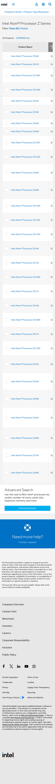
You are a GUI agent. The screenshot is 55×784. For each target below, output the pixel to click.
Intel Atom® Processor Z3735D (25, 205)
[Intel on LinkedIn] (18, 667)
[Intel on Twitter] (11, 667)
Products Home (13, 11)
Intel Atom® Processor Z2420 (25, 417)
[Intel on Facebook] (3, 667)
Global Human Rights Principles (15, 724)
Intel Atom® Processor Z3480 (25, 190)
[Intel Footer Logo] (8, 754)
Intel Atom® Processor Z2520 (25, 364)
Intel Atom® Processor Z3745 (25, 262)
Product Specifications (36, 11)
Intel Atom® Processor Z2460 (25, 472)
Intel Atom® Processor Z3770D (25, 348)
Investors (7, 625)
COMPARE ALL (23, 38)
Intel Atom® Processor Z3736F (25, 75)
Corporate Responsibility (15, 640)
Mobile (24, 28)
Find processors (27, 508)
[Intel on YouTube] (26, 667)
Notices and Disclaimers (24, 717)
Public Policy (9, 654)
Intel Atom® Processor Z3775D (25, 234)
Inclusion (7, 647)
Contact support (28, 542)
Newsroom (8, 618)
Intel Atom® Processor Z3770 (25, 334)
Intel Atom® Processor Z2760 (25, 455)
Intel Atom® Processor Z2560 (25, 381)
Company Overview (13, 604)
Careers (6, 633)
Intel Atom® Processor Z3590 (25, 56)
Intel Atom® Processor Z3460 (25, 172)
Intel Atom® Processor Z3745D (25, 277)
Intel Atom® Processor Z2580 (25, 398)
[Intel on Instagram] (34, 667)
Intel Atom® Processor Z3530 (25, 100)
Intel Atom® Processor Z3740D (25, 319)
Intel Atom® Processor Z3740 (25, 305)
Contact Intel (9, 611)
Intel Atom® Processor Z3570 (25, 64)
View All (14, 28)
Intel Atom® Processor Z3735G (25, 156)
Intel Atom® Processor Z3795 (25, 248)
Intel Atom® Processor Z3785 (25, 112)
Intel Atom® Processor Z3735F (25, 142)
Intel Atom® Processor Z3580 (25, 131)
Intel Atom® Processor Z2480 (25, 438)
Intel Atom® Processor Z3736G (25, 89)
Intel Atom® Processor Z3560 (25, 123)
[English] (43, 4)
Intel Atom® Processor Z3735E (25, 220)
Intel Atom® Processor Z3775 (25, 291)
